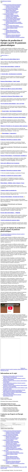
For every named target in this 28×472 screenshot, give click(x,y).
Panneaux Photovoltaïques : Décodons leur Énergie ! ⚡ (13, 196)
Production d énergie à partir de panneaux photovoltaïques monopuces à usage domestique (15, 386)
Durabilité (5, 29)
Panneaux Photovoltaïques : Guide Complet (10, 81)
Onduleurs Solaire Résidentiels (12, 15)
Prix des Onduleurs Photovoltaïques (13, 18)
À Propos (2, 467)
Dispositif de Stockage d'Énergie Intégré (11, 19)
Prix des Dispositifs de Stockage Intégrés (14, 23)
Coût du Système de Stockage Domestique (14, 26)
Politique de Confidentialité (13, 467)
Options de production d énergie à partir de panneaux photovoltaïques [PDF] (14, 369)
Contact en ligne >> (5, 55)
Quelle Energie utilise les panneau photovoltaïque (11, 88)
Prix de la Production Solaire (12, 12)
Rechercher (15, 465)
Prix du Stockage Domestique (12, 8)
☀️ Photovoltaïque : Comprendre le (8, 133)
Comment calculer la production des (8, 190)
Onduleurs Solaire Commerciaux (12, 16)
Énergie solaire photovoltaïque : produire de (10, 66)
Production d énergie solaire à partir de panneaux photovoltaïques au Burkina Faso (13, 376)
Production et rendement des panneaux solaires (11, 175)
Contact (6, 467)
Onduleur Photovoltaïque (8, 14)
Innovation (5, 33)
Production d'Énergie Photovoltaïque (10, 9)
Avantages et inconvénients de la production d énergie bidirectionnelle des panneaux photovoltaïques (14, 390)
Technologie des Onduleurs (11, 17)
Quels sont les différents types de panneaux (10, 163)
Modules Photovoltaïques (11, 10)
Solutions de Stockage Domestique (13, 5)
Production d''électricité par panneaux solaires (11, 139)
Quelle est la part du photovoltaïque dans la (10, 59)
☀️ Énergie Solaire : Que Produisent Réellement (11, 111)
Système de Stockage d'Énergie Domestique (12, 4)
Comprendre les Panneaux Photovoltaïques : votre (12, 96)
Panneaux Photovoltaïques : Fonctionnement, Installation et (14, 155)
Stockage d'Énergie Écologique (12, 31)
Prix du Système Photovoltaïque (12, 25)
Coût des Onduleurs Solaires (11, 27)
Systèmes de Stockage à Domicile (13, 7)
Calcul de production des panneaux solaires (10, 220)
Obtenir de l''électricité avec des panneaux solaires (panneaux (14, 125)
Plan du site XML (23, 467)
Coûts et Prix (5, 24)
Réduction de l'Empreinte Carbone (13, 32)
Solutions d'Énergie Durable (11, 30)
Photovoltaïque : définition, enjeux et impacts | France (12, 183)
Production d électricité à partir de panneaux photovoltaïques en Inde (12, 395)
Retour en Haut (4, 468)
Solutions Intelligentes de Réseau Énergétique (15, 37)
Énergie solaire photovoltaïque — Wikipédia (10, 212)
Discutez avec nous (4, 370)
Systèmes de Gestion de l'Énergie (12, 36)
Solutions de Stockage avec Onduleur (13, 22)
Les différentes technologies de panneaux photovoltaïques (13, 117)
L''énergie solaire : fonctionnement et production (11, 73)
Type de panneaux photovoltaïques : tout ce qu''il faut (12, 103)
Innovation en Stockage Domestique (13, 34)
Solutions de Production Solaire (12, 11)
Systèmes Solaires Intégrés (11, 20)
